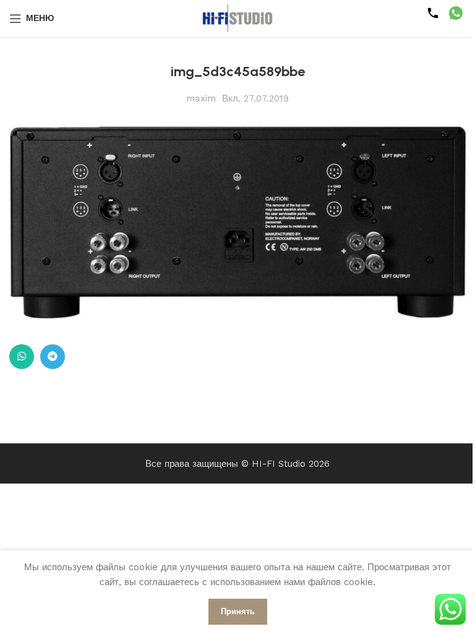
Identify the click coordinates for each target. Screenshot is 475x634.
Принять (238, 611)
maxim (201, 98)
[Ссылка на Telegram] (52, 356)
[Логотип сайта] (237, 18)
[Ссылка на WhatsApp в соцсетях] (21, 356)
